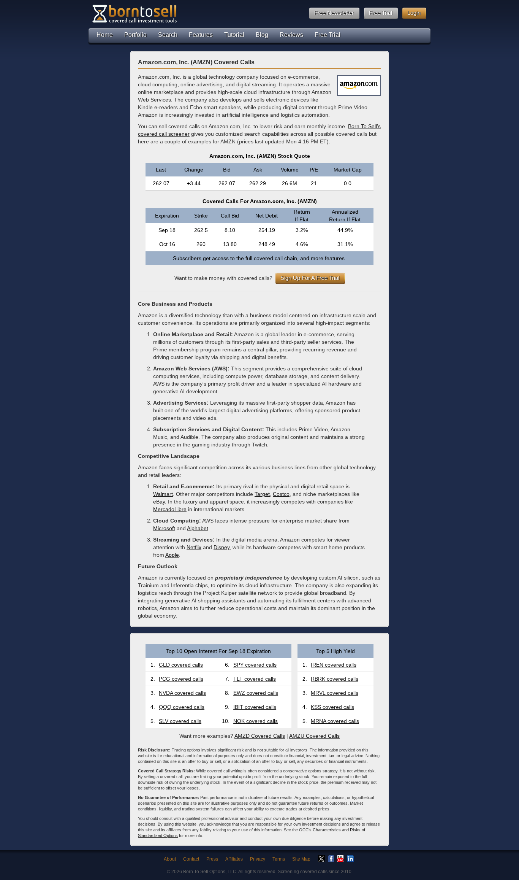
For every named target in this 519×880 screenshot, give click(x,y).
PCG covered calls (181, 679)
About (170, 859)
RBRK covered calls (334, 679)
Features (201, 35)
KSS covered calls (332, 707)
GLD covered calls (181, 665)
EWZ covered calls (255, 693)
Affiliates (234, 859)
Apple (172, 555)
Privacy (257, 859)
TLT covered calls (254, 679)
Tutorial (234, 35)
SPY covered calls (255, 665)
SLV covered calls (180, 721)
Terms (278, 859)
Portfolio (135, 35)
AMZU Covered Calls (314, 736)
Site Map (301, 859)
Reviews (291, 35)
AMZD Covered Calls (259, 736)
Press (212, 859)
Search (167, 35)
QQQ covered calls (181, 707)
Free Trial (327, 35)
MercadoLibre (170, 509)
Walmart (163, 494)
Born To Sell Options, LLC (209, 871)
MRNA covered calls (335, 721)
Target (262, 494)
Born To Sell (134, 13)
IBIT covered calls (254, 707)
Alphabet (197, 528)
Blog (262, 35)
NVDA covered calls (182, 693)
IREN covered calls (333, 665)
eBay (159, 502)
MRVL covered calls (334, 693)
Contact (191, 859)
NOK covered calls (255, 721)
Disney (221, 547)
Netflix (194, 547)
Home (105, 35)
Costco (281, 494)
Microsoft (164, 528)
